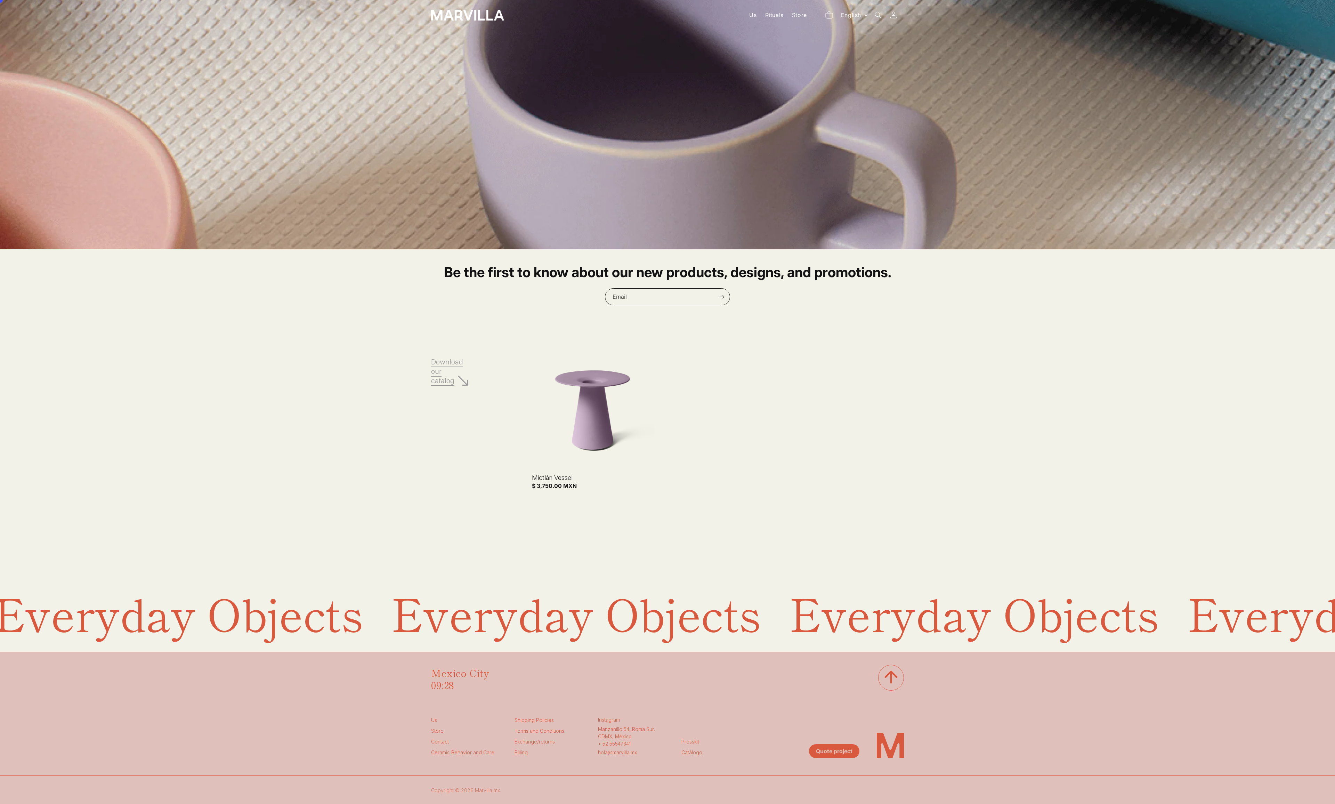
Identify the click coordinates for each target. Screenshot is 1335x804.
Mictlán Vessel (552, 477)
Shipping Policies (534, 720)
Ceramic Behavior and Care (462, 752)
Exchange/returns (535, 742)
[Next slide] (686, 241)
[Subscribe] (721, 297)
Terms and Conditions (539, 731)
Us (434, 720)
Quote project (834, 751)
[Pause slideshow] (703, 241)
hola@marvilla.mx (617, 752)
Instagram (609, 720)
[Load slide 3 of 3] (669, 241)
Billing (521, 752)
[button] (829, 15)
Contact (440, 742)
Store (437, 731)
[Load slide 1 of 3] (648, 241)
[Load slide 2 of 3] (659, 241)
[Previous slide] (631, 241)
